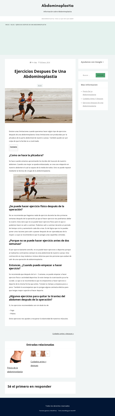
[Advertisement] (57, 41)
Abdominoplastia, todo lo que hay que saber (57, 19)
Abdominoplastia (57, 6)
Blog (40, 85)
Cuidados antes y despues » (63, 334)
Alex (35, 62)
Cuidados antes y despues (93, 99)
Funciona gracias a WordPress (48, 410)
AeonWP (73, 410)
